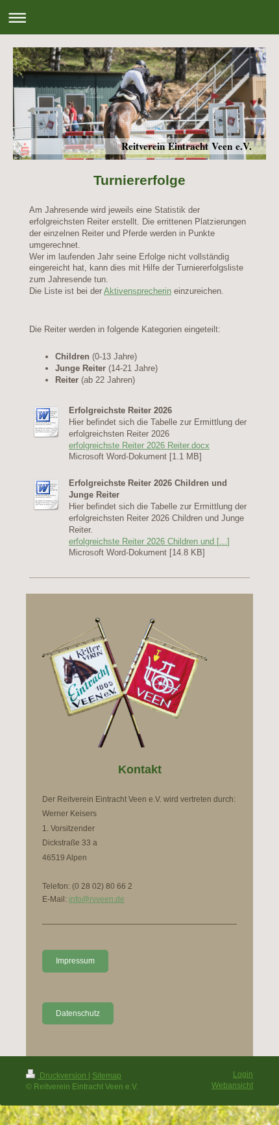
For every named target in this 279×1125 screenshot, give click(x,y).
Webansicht (232, 1085)
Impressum (75, 960)
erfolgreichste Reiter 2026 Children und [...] (149, 541)
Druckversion (63, 1075)
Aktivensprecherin (137, 291)
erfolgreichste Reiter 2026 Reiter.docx (139, 445)
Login (243, 1074)
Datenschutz (78, 1013)
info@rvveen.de (97, 899)
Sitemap (106, 1075)
